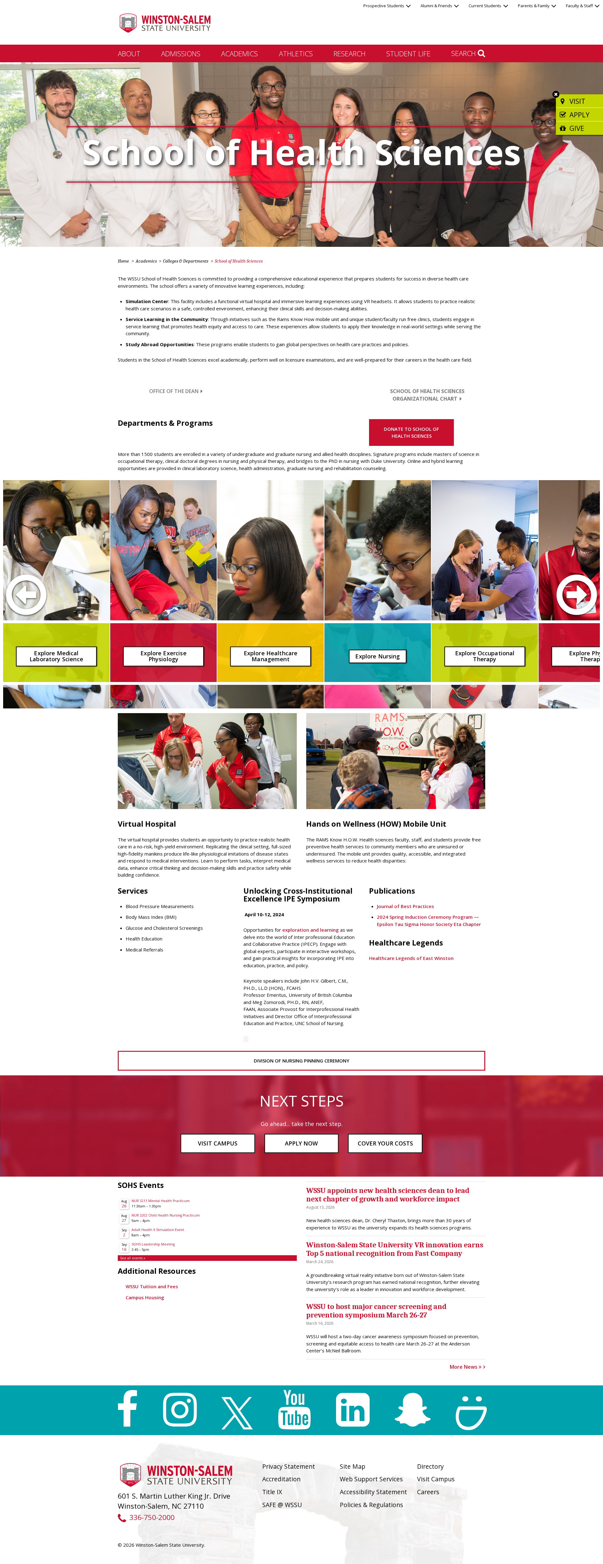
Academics (239, 53)
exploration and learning (310, 930)
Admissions (180, 53)
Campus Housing (145, 1297)
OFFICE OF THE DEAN (173, 391)
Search (464, 53)
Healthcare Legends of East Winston (411, 958)
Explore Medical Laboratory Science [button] (56, 656)
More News (464, 1366)
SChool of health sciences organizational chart (427, 395)
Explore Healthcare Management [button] (271, 656)
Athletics (296, 53)
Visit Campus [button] (217, 1143)
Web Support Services (371, 1479)
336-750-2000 (152, 1517)
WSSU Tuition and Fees (152, 1286)
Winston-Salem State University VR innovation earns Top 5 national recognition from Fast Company (394, 1248)
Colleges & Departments (185, 261)
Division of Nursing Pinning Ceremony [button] (301, 1060)
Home (123, 261)
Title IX (272, 1492)
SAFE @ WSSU (282, 1504)
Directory (430, 1466)
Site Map (352, 1466)
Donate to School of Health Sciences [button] (411, 432)
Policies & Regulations (371, 1504)
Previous (18, 594)
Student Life (408, 53)
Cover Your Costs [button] (385, 1143)
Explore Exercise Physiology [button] (163, 656)
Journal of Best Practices (405, 906)
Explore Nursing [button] (377, 656)
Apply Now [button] (301, 1143)
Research (350, 53)
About (129, 53)
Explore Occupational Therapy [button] (485, 656)
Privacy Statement (288, 1466)
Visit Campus (436, 1479)
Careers (428, 1492)
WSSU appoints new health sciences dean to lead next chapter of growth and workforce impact (388, 1194)
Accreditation (281, 1479)
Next (585, 594)
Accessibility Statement (373, 1492)
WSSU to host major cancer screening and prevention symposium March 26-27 (376, 1310)
